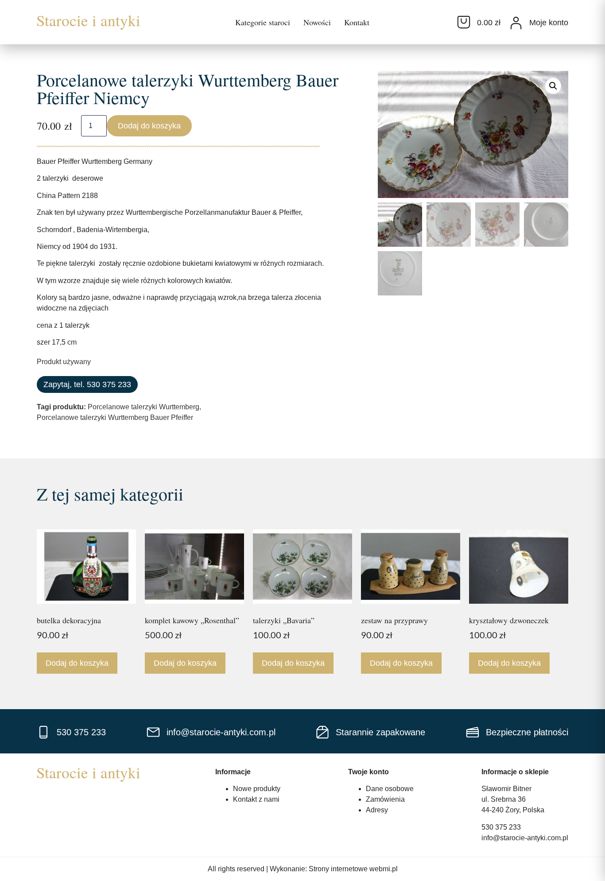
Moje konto (548, 22)
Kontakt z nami (256, 799)
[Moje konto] (516, 23)
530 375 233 (501, 827)
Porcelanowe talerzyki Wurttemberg (143, 407)
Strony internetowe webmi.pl (353, 869)
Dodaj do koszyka (149, 125)
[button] (553, 86)
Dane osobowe (390, 788)
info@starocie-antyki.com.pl (524, 838)
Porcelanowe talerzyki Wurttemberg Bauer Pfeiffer (115, 417)
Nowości (317, 22)
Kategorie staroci (262, 22)
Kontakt (356, 22)
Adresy (377, 810)
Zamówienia (385, 799)
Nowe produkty (256, 788)
